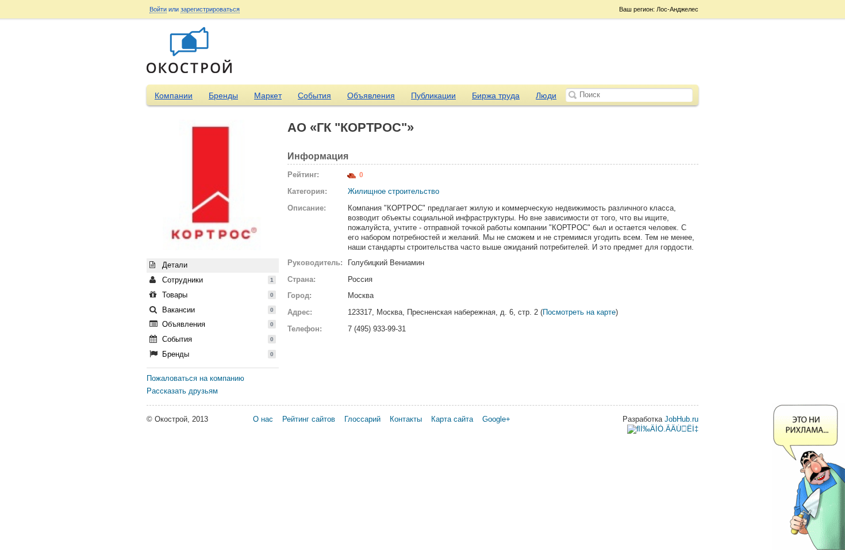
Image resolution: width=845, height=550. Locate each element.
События (314, 95)
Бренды (223, 95)
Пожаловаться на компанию (195, 378)
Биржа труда (496, 95)
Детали (173, 265)
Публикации (433, 95)
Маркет (268, 95)
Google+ (496, 419)
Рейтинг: (303, 174)
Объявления (371, 95)
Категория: (307, 191)
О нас (263, 419)
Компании (174, 95)
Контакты (406, 419)
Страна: (301, 279)
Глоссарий (362, 419)
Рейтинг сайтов (308, 419)
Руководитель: (313, 262)
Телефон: (304, 328)
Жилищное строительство (393, 191)
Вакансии (217, 309)
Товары (217, 295)
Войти (158, 9)
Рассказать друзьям (182, 391)
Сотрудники (217, 280)
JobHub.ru (681, 419)
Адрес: (299, 312)
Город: (299, 295)
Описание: (306, 208)
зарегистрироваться (210, 9)
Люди (546, 95)
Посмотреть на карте (579, 312)
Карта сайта (452, 419)
